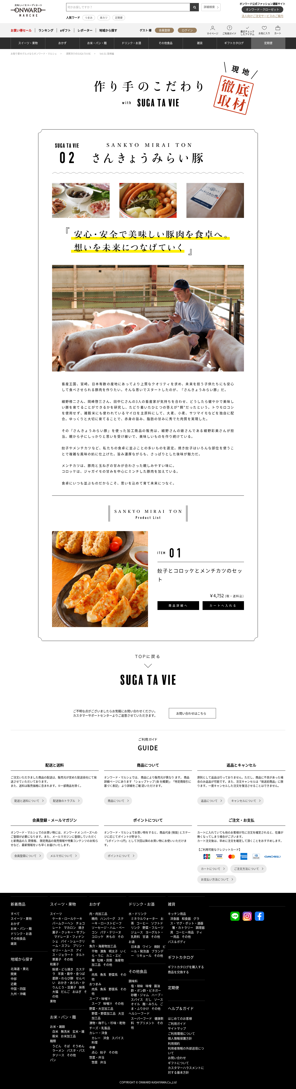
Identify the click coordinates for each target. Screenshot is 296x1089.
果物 (53, 1001)
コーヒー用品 (185, 932)
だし (148, 999)
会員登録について (25, 856)
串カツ (104, 18)
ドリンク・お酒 (131, 43)
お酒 (132, 941)
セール (21, 30)
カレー (96, 1038)
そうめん (78, 1046)
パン (53, 1060)
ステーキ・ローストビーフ (108, 920)
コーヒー (142, 923)
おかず (62, 43)
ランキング (45, 30)
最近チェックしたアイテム (247, 33)
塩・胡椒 (137, 986)
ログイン (187, 30)
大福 (55, 991)
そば (67, 1046)
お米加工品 (68, 1036)
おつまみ (95, 984)
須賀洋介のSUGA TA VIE (78, 53)
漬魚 (103, 951)
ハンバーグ (107, 918)
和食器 (186, 918)
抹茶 (82, 987)
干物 (95, 951)
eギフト (65, 30)
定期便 (119, 18)
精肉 (95, 918)
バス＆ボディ (177, 941)
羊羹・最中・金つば (71, 973)
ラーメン (58, 1050)
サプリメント (145, 1023)
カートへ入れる (223, 605)
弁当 (103, 1062)
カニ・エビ (113, 955)
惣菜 (95, 1062)
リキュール (143, 955)
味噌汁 (107, 1003)
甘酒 (145, 936)
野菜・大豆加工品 (101, 1008)
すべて (15, 913)
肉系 (95, 974)
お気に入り (264, 33)
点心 (95, 1052)
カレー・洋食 (98, 1032)
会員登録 (164, 30)
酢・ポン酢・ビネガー (146, 990)
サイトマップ (177, 1028)
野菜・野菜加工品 (104, 1013)
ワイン (146, 946)
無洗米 (65, 1031)
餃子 (103, 1052)
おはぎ (76, 991)
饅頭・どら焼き (62, 969)
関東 (14, 973)
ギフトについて (178, 1063)
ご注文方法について (246, 869)
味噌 (148, 986)
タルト (80, 954)
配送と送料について (26, 801)
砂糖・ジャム (140, 995)
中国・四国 (18, 988)
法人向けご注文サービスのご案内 (262, 16)
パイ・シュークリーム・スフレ (68, 943)
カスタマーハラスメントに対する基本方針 (186, 1069)
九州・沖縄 (18, 993)
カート (277, 33)
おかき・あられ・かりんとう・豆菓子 (68, 984)
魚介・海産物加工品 (102, 946)
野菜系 (113, 974)
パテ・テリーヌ (110, 932)
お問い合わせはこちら (191, 713)
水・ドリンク (138, 913)
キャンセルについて (243, 801)
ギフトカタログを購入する (186, 967)
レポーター (84, 30)
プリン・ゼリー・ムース (68, 947)
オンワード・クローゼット (262, 9)
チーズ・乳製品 (99, 1028)
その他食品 (166, 43)
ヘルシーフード (139, 1013)
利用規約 (174, 1043)
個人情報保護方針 (180, 1038)
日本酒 (135, 946)
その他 (68, 959)
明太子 (113, 951)
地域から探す (108, 30)
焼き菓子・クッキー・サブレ (68, 929)
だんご (65, 991)
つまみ (88, 18)
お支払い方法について (215, 879)
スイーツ (56, 913)
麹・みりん (149, 1004)
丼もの (110, 936)
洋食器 (174, 918)
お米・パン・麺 (97, 43)
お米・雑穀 (57, 1026)
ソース (158, 999)
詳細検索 (209, 7)
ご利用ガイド (229, 33)
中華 (92, 1047)
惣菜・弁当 (96, 1057)
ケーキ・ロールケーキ (67, 918)
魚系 (103, 974)
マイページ (212, 33)
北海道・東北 (20, 968)
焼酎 (157, 946)
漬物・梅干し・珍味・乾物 (107, 1023)
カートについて (210, 869)
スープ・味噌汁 (99, 998)
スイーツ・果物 (28, 43)
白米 (55, 1031)
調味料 (133, 981)
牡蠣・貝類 (104, 960)
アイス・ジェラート (67, 952)
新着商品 (18, 904)
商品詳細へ (178, 605)
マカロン (70, 927)
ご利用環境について (181, 1033)
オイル (135, 1004)
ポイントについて (119, 856)
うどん (56, 1046)
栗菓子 (56, 959)
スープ (96, 1003)
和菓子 (54, 964)
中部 (14, 978)
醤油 (157, 986)
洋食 (106, 1038)
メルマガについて (61, 856)
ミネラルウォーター (144, 918)
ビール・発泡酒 (148, 948)
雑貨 (200, 43)
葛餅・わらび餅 (62, 978)
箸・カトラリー (182, 927)
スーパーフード (141, 1018)
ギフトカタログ (234, 43)
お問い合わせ (177, 1057)
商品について (116, 801)
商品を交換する (178, 972)
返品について (209, 801)
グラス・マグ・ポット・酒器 (186, 920)
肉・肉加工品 (98, 913)
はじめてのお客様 (180, 1018)
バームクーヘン (62, 923)
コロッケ (98, 936)
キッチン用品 (177, 913)
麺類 (53, 1041)
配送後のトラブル (64, 801)
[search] (194, 7)
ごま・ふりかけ (147, 1006)
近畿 (14, 983)
